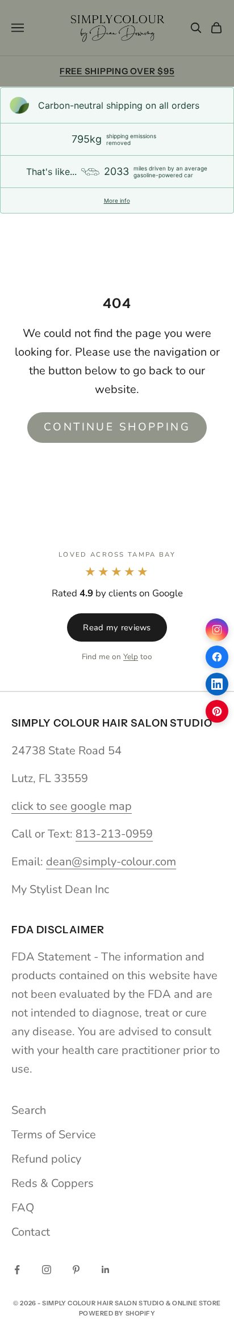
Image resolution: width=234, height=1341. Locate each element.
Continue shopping (117, 427)
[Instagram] (217, 629)
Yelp (130, 656)
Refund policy (46, 1159)
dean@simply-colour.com (111, 861)
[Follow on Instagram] (46, 1269)
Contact (30, 1232)
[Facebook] (217, 657)
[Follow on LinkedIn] (105, 1269)
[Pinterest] (217, 711)
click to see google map (71, 806)
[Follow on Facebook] (17, 1269)
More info (117, 200)
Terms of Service (53, 1134)
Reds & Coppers (52, 1183)
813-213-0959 (114, 834)
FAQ (22, 1207)
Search (28, 1110)
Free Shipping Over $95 (117, 71)
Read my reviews (117, 627)
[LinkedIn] (217, 684)
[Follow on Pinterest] (76, 1269)
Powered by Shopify (117, 1313)
